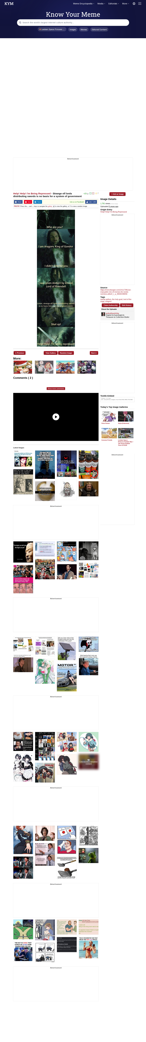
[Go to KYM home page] (9, 4)
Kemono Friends (107, 440)
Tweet (38, 202)
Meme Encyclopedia (83, 3)
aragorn (108, 301)
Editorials (113, 3)
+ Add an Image (117, 194)
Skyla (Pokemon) (123, 423)
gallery (50, 206)
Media (100, 3)
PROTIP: (17, 206)
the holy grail (117, 299)
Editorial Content (99, 29)
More (125, 3)
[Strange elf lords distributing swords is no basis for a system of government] (56, 278)
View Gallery (51, 353)
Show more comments (56, 388)
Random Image (66, 353)
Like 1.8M (92, 202)
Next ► (94, 353)
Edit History (126, 305)
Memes (84, 29)
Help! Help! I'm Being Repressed (32, 193)
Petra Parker (106, 423)
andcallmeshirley (112, 313)
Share (19, 202)
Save (29, 202)
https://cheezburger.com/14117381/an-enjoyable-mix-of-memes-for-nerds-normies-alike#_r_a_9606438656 (115, 292)
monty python (105, 299)
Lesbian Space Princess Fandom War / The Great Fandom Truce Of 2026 (125, 442)
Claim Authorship (111, 305)
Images (73, 29)
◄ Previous (19, 353)
